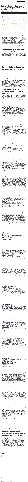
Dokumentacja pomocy (3, 460)
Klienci (1, 463)
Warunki (11, 481)
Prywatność (7, 481)
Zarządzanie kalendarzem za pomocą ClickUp (14, 13)
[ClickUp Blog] (2, 1)
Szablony (2, 464)
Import (2, 468)
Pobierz (2, 459)
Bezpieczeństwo (3, 481)
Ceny (1, 456)
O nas (1, 467)
